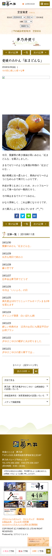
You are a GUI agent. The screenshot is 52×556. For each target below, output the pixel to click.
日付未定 (39, 17)
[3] (36, 371)
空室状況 (37, 31)
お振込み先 (7, 522)
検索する (25, 26)
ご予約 (8, 551)
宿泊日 (9, 17)
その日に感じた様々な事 (13, 70)
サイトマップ (28, 519)
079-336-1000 (12, 463)
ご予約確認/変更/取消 (20, 31)
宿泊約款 (40, 519)
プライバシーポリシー (11, 519)
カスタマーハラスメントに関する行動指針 (20, 524)
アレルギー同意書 (21, 522)
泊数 (21, 22)
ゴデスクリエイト (20, 534)
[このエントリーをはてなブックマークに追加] (34, 215)
